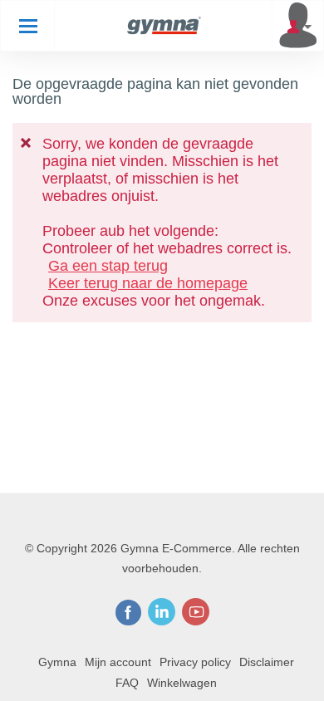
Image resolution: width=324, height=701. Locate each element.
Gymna (57, 662)
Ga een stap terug (108, 265)
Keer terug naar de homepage (148, 283)
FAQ (127, 682)
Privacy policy (195, 662)
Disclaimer (266, 662)
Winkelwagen (182, 682)
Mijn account (118, 662)
